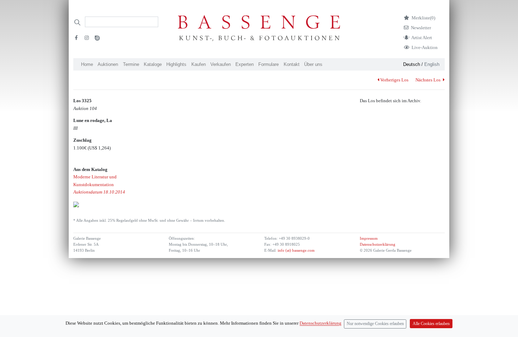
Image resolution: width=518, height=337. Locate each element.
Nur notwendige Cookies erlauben (375, 323)
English (431, 64)
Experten (244, 64)
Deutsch (411, 64)
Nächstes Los (428, 79)
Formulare (268, 64)
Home (87, 64)
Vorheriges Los (394, 79)
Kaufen (198, 64)
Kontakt (292, 64)
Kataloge (153, 64)
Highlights (176, 64)
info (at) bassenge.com (296, 250)
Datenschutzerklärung (377, 244)
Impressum (369, 238)
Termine (131, 64)
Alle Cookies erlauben (431, 323)
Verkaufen (220, 64)
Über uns (313, 64)
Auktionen (108, 64)
